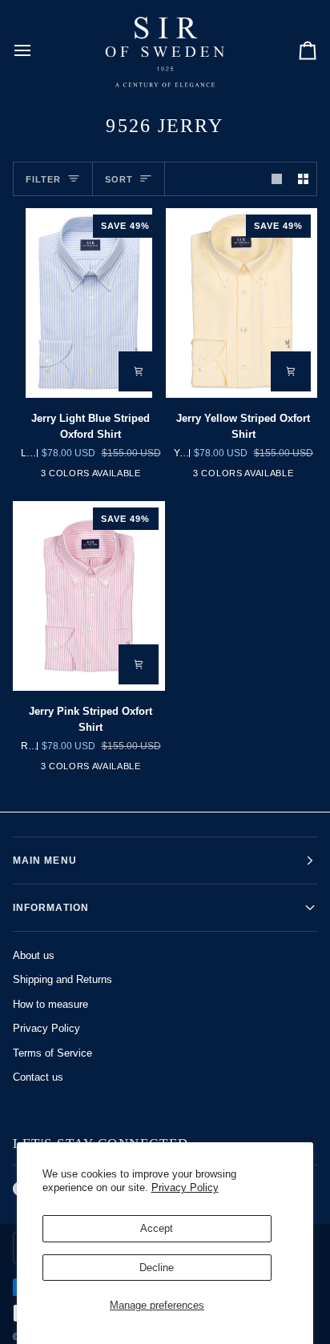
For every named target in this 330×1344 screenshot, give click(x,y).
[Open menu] (37, 50)
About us (33, 955)
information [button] (51, 907)
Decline (156, 1268)
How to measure (50, 1004)
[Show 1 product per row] (277, 178)
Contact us (38, 1077)
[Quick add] (139, 371)
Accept (156, 1228)
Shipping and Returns (62, 979)
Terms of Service (52, 1053)
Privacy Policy (185, 1188)
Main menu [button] (45, 860)
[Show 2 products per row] (303, 178)
